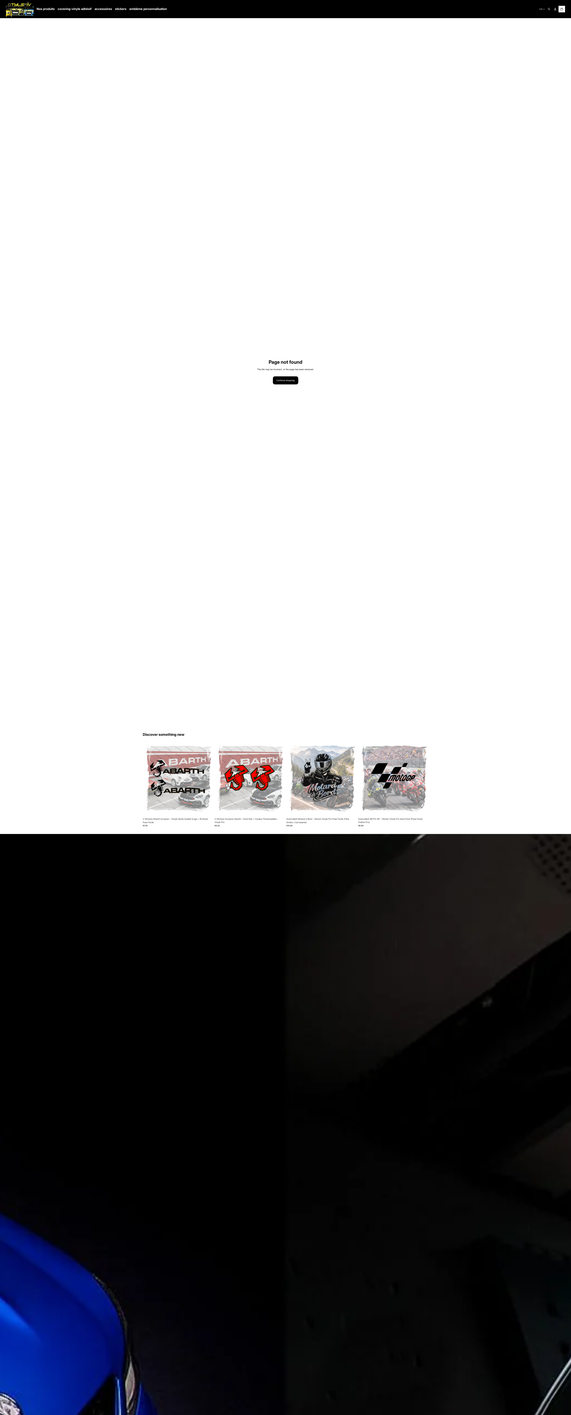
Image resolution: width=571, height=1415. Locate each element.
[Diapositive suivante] (352, 779)
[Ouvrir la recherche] (549, 9)
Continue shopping (285, 380)
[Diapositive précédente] (290, 779)
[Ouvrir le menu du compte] (555, 9)
